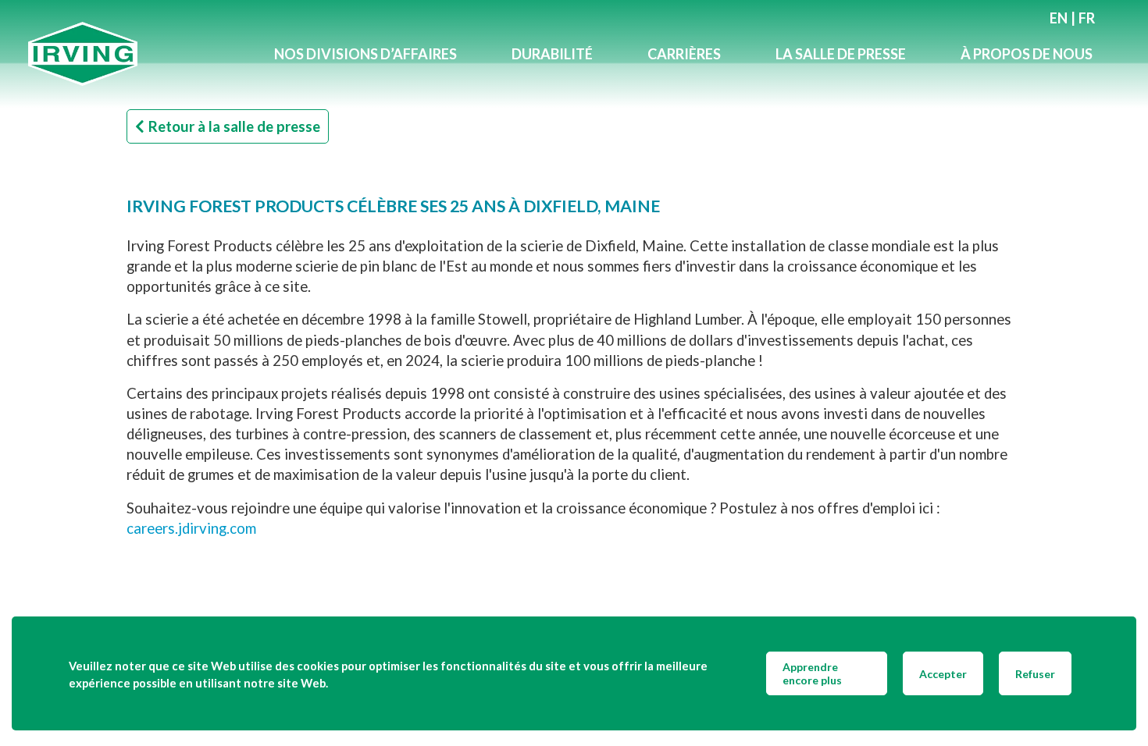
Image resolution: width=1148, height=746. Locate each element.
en (1059, 18)
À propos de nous (1027, 53)
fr (1086, 18)
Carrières (684, 53)
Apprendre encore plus (812, 673)
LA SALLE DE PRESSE (840, 53)
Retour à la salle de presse (234, 126)
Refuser (1035, 673)
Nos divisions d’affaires (365, 53)
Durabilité (552, 53)
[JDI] (137, 54)
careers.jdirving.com (191, 528)
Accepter (943, 673)
